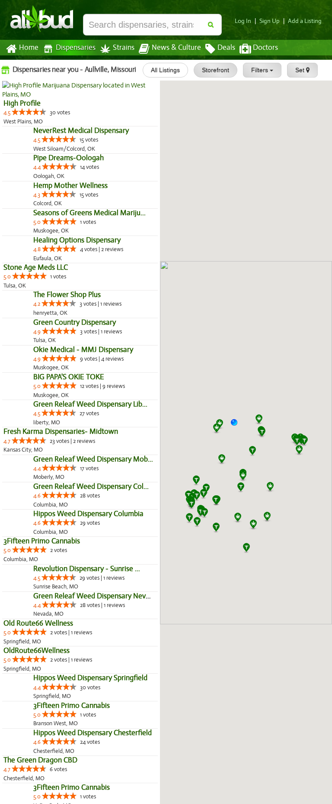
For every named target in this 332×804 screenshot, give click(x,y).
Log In (243, 21)
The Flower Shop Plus (37, 405)
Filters (260, 70)
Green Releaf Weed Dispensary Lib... (60, 589)
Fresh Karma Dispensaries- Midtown (60, 617)
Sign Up (269, 21)
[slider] (29, 111)
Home (28, 47)
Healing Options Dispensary (47, 332)
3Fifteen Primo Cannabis (41, 782)
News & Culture (176, 47)
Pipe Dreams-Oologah (38, 195)
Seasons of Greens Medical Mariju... (59, 286)
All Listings (165, 70)
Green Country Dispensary (44, 452)
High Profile (22, 103)
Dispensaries (76, 47)
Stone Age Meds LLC (35, 360)
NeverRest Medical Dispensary (51, 149)
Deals (226, 47)
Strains (123, 47)
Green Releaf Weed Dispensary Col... (61, 709)
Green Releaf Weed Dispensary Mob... (63, 663)
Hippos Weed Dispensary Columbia (58, 754)
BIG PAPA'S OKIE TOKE (38, 544)
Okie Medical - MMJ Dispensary (53, 498)
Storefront (215, 70)
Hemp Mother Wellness (40, 240)
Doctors (265, 47)
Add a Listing (305, 21)
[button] (237, 426)
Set (300, 70)
